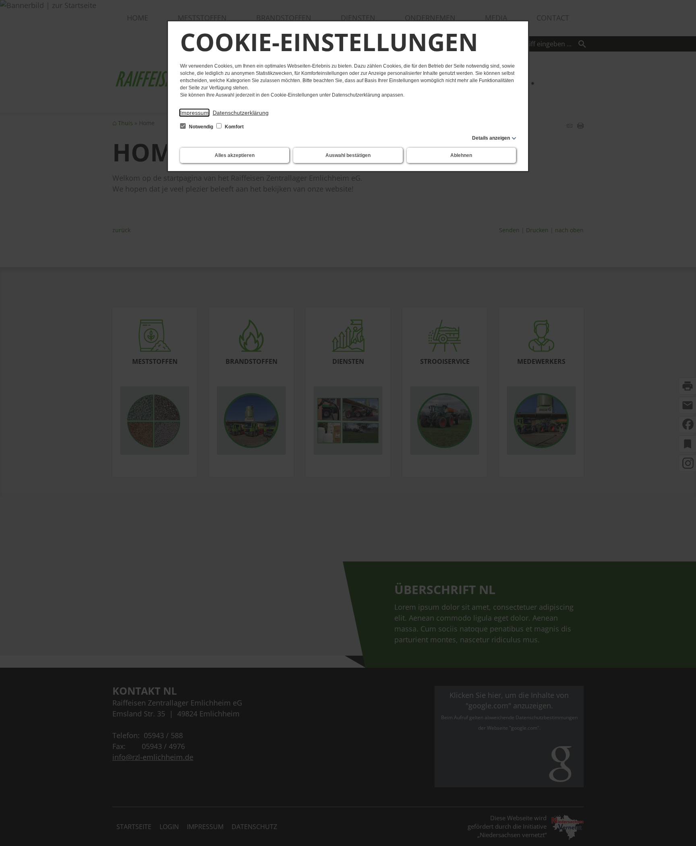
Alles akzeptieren (235, 155)
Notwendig (201, 127)
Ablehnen (461, 155)
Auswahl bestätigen (348, 155)
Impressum (194, 112)
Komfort (234, 127)
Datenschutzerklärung (241, 112)
